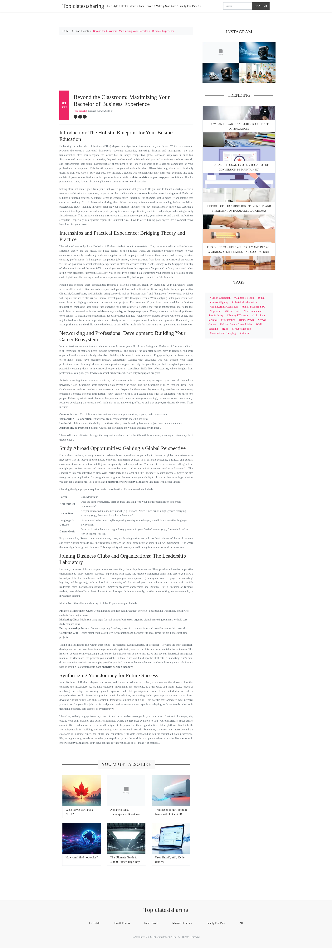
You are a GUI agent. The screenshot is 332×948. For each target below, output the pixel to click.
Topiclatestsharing (166, 909)
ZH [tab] (201, 5)
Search (261, 5)
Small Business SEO (254, 306)
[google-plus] (85, 117)
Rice (225, 328)
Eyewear (216, 311)
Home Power (247, 319)
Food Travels (82, 30)
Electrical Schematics (245, 302)
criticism (245, 333)
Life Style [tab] (112, 5)
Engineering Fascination (224, 306)
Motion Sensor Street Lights (236, 324)
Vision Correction (221, 297)
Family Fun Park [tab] (188, 5)
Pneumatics (228, 319)
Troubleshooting (242, 328)
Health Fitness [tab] (128, 5)
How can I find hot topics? (82, 857)
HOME (66, 30)
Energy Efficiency (238, 315)
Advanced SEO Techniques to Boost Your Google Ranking (125, 814)
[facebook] (75, 117)
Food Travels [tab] (146, 5)
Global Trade (233, 311)
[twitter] (80, 117)
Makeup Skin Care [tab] (166, 5)
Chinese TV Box (245, 297)
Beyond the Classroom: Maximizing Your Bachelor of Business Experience (133, 30)
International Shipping (223, 333)
